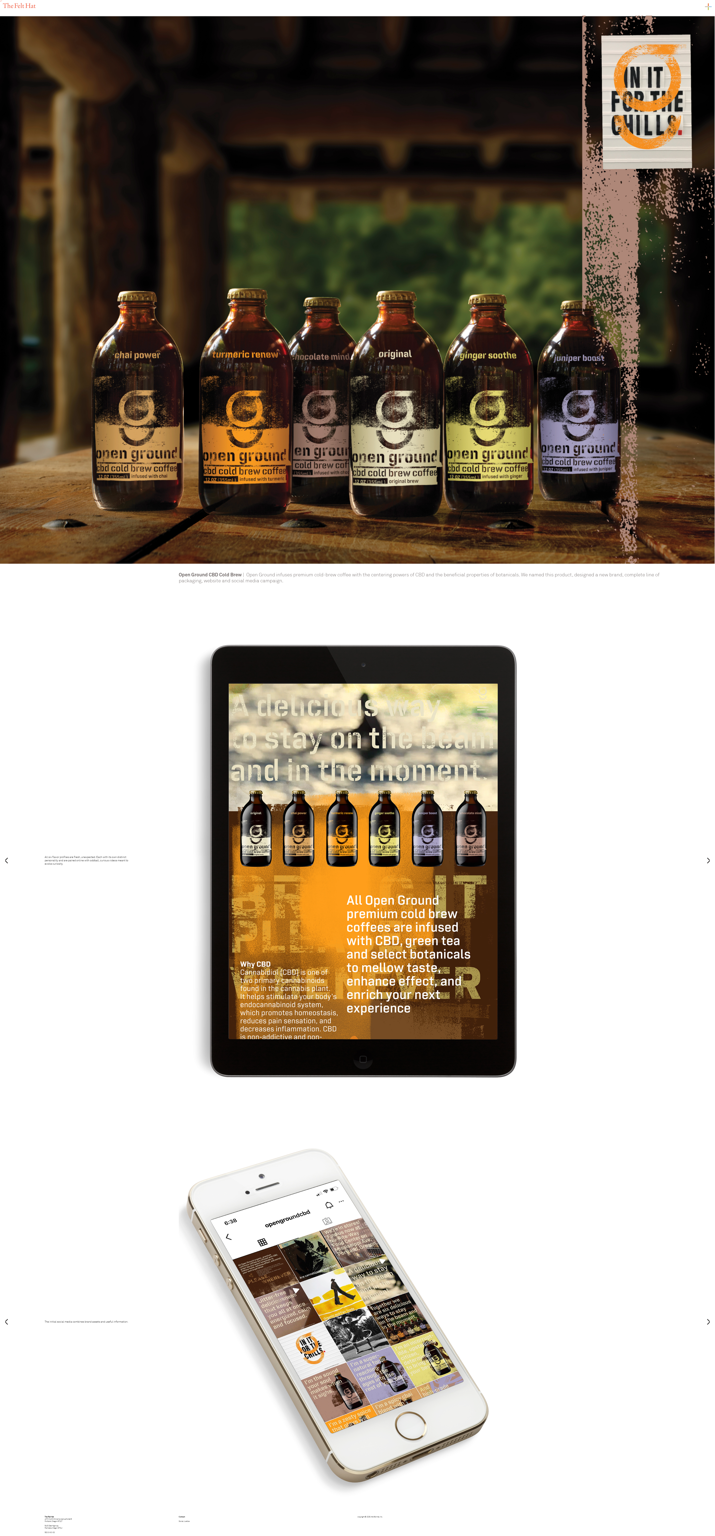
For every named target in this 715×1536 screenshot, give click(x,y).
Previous (6, 861)
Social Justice (184, 1521)
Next (708, 861)
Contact (182, 1517)
